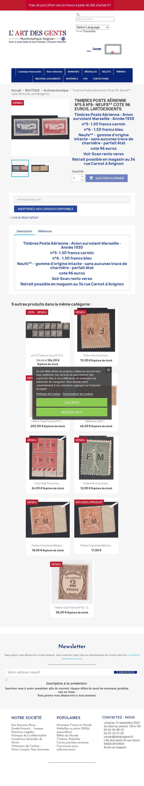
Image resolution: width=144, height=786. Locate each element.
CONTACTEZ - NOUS (118, 717)
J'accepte (72, 402)
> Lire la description (24, 217)
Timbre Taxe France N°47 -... (48, 421)
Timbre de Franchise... (96, 355)
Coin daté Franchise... (48, 483)
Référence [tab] (45, 231)
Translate (89, 31)
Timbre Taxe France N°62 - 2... (72, 607)
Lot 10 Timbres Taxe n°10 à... (48, 355)
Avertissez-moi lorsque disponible (45, 209)
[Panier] (113, 49)
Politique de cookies (48, 394)
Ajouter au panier (106, 178)
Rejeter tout (72, 412)
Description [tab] (24, 231)
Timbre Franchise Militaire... (47, 545)
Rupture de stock (47, 364)
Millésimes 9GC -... (96, 421)
